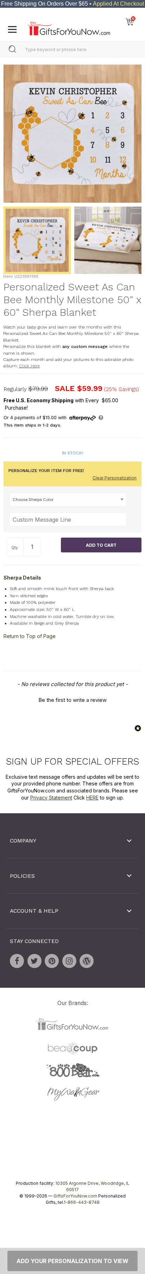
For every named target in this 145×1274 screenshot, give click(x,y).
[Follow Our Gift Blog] (87, 961)
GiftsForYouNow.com (75, 1196)
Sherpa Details (22, 578)
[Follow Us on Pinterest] (52, 961)
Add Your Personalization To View (72, 1260)
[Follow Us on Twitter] (34, 961)
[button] (72, 699)
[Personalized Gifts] (68, 27)
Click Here (29, 365)
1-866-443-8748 (82, 1202)
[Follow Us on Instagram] (69, 961)
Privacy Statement (51, 797)
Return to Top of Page (30, 636)
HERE (92, 797)
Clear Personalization (115, 477)
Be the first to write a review (72, 700)
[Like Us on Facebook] (17, 961)
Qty (14, 547)
